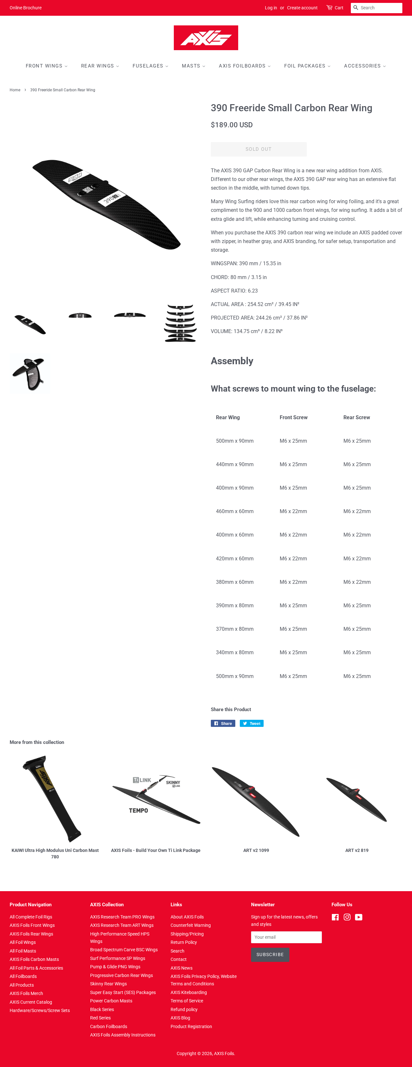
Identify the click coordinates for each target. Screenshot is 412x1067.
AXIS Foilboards (243, 66)
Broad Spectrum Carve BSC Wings (124, 949)
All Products (22, 985)
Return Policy (184, 942)
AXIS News (181, 968)
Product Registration (191, 1026)
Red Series (100, 1017)
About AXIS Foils (187, 916)
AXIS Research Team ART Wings (122, 925)
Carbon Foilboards (108, 1026)
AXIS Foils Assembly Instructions (122, 1034)
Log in (271, 7)
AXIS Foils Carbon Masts (34, 959)
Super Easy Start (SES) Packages (123, 992)
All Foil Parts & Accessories (36, 968)
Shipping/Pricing (187, 933)
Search (177, 951)
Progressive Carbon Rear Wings (121, 975)
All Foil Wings (23, 942)
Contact (179, 959)
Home (15, 90)
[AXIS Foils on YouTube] (358, 918)
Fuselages (149, 66)
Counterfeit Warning (191, 925)
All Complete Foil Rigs (31, 916)
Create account (302, 7)
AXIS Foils (224, 1053)
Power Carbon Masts (111, 1000)
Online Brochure (26, 7)
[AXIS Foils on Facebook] (335, 918)
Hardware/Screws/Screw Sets (40, 1010)
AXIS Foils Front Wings (32, 925)
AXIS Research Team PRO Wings (122, 916)
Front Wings (45, 66)
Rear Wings (98, 66)
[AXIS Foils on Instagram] (347, 918)
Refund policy (184, 1009)
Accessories (363, 66)
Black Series (102, 1009)
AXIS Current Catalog (31, 1002)
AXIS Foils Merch (26, 993)
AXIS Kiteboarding (189, 992)
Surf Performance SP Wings (117, 958)
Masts (192, 66)
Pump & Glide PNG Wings (115, 966)
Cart (339, 7)
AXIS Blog (180, 1017)
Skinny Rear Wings (108, 983)
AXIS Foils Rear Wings (31, 933)
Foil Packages (305, 66)
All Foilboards (23, 976)
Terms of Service (187, 1000)
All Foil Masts (23, 951)
